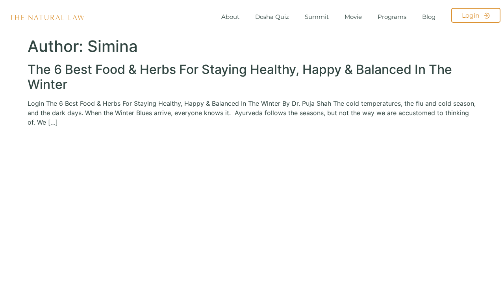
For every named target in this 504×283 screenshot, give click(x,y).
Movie (353, 16)
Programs (392, 16)
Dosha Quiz (272, 16)
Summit (317, 16)
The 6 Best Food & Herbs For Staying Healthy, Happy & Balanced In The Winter (240, 77)
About (230, 16)
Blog (428, 16)
